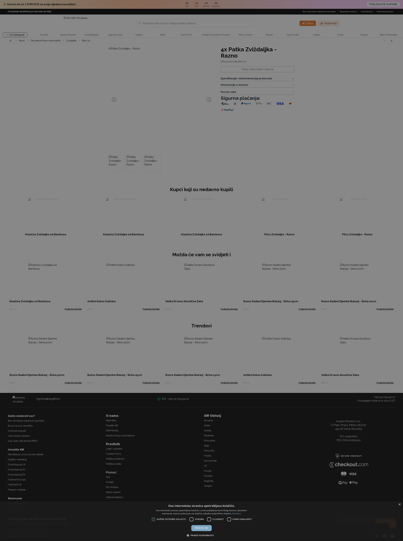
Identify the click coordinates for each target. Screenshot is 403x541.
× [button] (399, 504)
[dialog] (201, 521)
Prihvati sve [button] (201, 528)
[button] (201, 535)
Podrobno (236, 513)
